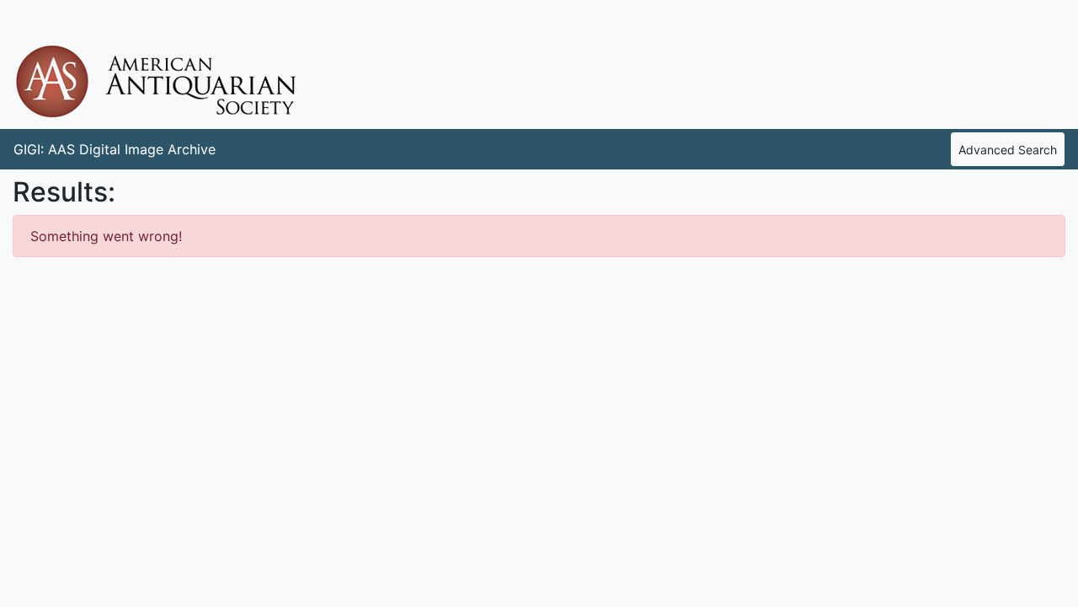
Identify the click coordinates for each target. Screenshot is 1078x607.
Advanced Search (1007, 149)
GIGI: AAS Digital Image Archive (114, 149)
